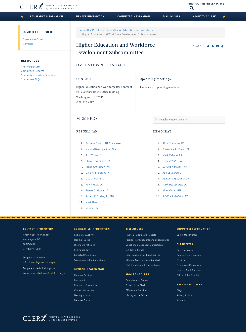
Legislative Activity (84, 234)
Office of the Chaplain (188, 275)
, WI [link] (98, 167)
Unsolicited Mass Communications (144, 245)
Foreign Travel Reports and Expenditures (147, 240)
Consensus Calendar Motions (89, 260)
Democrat (162, 131)
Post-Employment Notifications (143, 265)
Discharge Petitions (84, 245)
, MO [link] (100, 196)
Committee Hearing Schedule (38, 75)
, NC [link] (95, 202)
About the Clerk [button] (204, 16)
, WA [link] (101, 149)
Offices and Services (136, 290)
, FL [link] (94, 208)
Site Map (181, 300)
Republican (87, 131)
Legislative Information (92, 229)
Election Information (85, 285)
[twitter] (208, 46)
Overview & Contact (101, 65)
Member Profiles (83, 275)
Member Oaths (82, 300)
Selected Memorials (85, 255)
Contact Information (38, 229)
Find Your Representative (206, 3)
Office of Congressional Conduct (143, 260)
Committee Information (194, 229)
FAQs (179, 290)
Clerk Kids (182, 260)
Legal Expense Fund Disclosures (143, 255)
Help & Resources (189, 284)
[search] (189, 120)
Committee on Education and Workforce (129, 30)
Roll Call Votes (82, 240)
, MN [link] (171, 190)
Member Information (89, 269)
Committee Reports (32, 71)
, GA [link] (172, 161)
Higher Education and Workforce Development (104, 87)
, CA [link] (94, 184)
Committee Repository (189, 265)
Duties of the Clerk (135, 285)
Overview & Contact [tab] (34, 39)
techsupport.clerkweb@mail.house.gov (44, 273)
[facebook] (213, 46)
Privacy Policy (184, 295)
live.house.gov (82, 250)
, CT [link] (172, 172)
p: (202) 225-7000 (32, 249)
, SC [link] (94, 155)
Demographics (82, 295)
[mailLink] (218, 46)
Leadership (80, 280)
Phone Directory (30, 66)
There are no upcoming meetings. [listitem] (160, 87)
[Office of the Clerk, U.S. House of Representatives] (51, 317)
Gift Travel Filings (135, 250)
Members (87, 118)
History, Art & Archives (189, 270)
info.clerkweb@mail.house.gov (39, 262)
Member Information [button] (90, 16)
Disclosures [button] (171, 16)
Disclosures (134, 229)
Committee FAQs (31, 79)
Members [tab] (27, 43)
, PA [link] (98, 161)
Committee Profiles (90, 30)
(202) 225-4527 (85, 102)
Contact (84, 79)
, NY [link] (98, 172)
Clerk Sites (185, 244)
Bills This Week (185, 250)
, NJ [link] (174, 167)
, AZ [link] (175, 196)
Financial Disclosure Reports (141, 234)
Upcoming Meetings (155, 79)
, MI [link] (96, 178)
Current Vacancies (84, 290)
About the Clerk (137, 274)
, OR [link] (175, 178)
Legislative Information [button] (46, 16)
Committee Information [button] (133, 16)
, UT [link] (97, 143)
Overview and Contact (138, 280)
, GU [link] (98, 190)
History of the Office (136, 295)
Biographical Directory (189, 255)
